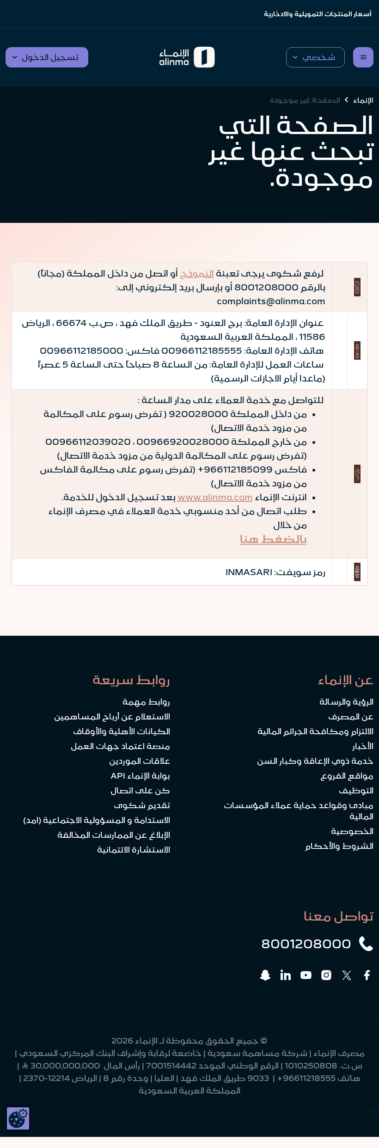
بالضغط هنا (273, 539)
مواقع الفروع (346, 776)
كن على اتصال (140, 790)
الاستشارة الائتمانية (133, 850)
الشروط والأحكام (339, 846)
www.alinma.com (215, 497)
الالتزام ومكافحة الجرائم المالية (315, 731)
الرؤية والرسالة (346, 702)
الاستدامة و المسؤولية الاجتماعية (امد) (96, 820)
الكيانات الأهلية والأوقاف (121, 731)
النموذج (197, 273)
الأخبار (362, 746)
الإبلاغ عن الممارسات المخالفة (113, 835)
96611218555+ (306, 1078)
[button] (315, 57)
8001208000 (306, 943)
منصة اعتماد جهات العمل (120, 746)
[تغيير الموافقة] (18, 1118)
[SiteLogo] (187, 57)
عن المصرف (350, 716)
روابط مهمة (146, 702)
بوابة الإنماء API (140, 776)
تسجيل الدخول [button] (50, 57)
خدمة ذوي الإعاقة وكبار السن (315, 761)
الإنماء (363, 100)
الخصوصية (352, 831)
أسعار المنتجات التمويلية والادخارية (318, 14)
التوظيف (356, 790)
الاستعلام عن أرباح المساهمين (112, 716)
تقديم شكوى (142, 805)
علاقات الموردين (139, 761)
